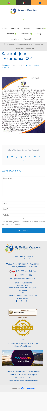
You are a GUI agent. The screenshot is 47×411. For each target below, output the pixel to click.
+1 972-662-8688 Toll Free (25, 271)
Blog (39, 33)
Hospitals (10, 33)
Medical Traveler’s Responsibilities (23, 295)
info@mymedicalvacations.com (22, 279)
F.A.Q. (23, 293)
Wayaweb (31, 388)
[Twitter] (22, 301)
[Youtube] (27, 301)
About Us (15, 28)
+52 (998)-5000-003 (24, 275)
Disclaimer (22, 290)
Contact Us (28, 39)
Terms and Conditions (23, 283)
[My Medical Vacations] (23, 11)
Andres (7, 65)
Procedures (39, 28)
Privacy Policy (22, 285)
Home (4, 28)
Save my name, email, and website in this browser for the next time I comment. (23, 223)
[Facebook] (17, 301)
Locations (15, 39)
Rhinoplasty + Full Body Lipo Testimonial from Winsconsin (25, 44)
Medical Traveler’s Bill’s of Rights (22, 288)
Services (26, 28)
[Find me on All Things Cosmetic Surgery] (23, 328)
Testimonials (25, 33)
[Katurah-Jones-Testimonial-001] (23, 105)
